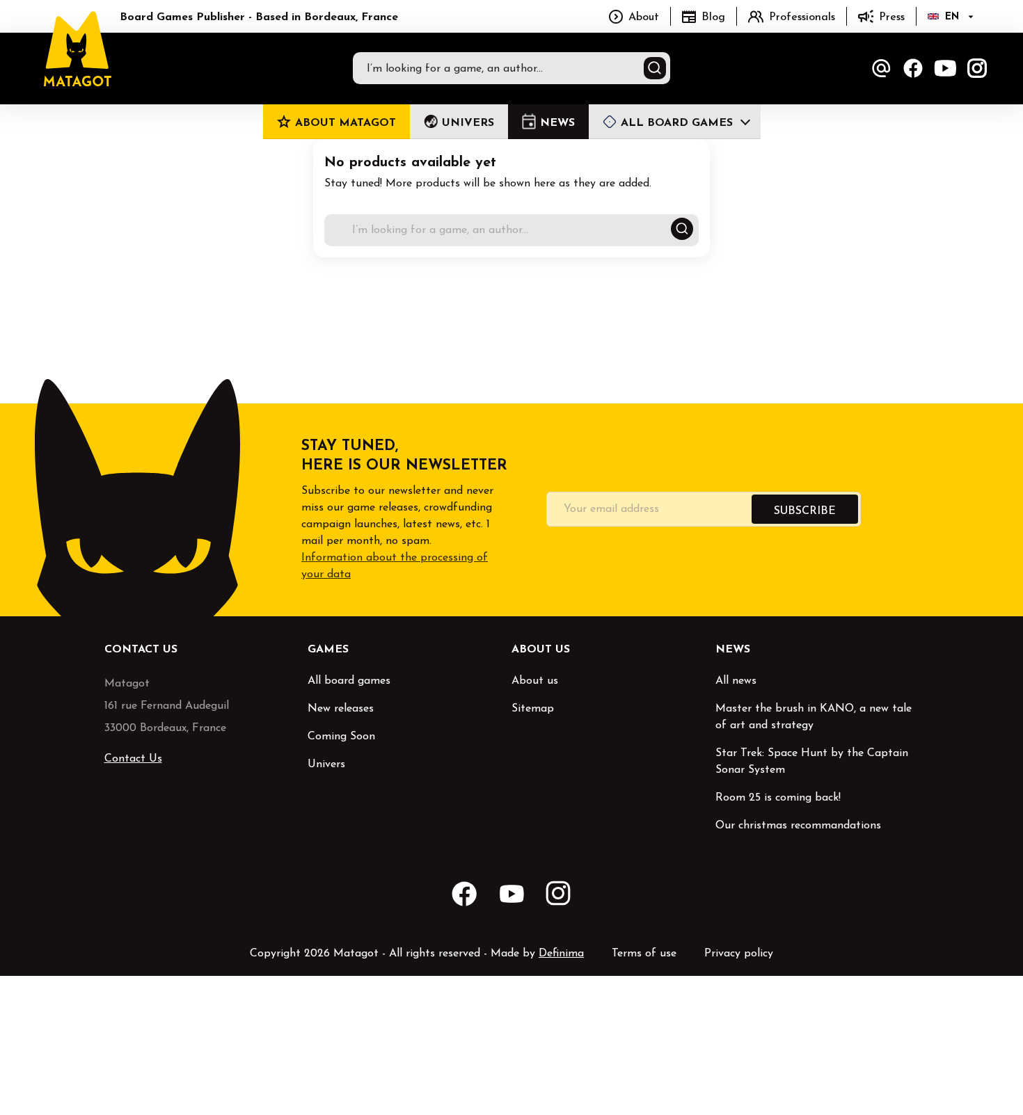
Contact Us (133, 758)
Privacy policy (738, 953)
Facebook (913, 68)
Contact (881, 68)
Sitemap (533, 708)
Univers (326, 764)
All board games (349, 681)
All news (735, 681)
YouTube (945, 68)
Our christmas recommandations (798, 825)
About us (535, 681)
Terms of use (644, 953)
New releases (341, 708)
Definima (561, 953)
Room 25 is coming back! (778, 797)
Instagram (977, 68)
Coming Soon (341, 736)
